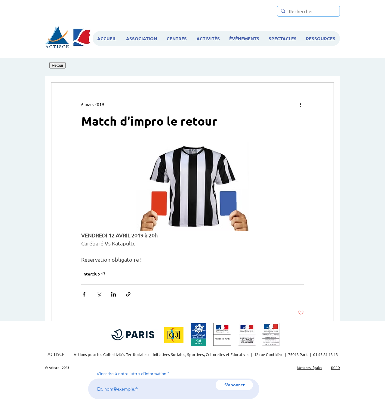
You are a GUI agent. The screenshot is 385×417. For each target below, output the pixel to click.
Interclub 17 (94, 273)
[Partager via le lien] (128, 294)
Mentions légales (309, 367)
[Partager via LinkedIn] (113, 294)
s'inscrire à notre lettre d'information (131, 373)
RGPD (335, 367)
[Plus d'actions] (300, 104)
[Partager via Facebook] (84, 294)
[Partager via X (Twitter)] (99, 294)
